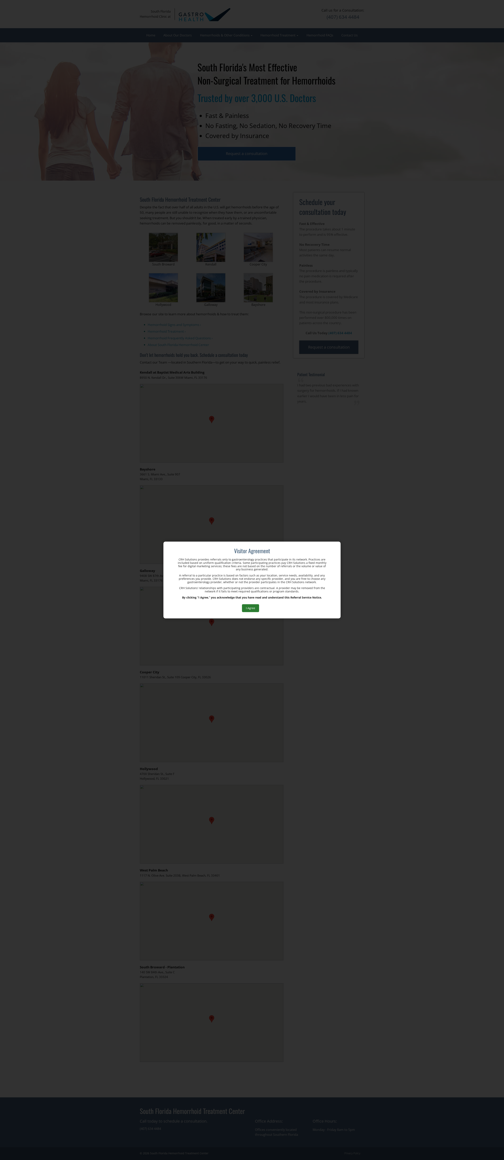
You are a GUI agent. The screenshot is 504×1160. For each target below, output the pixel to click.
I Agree (250, 608)
